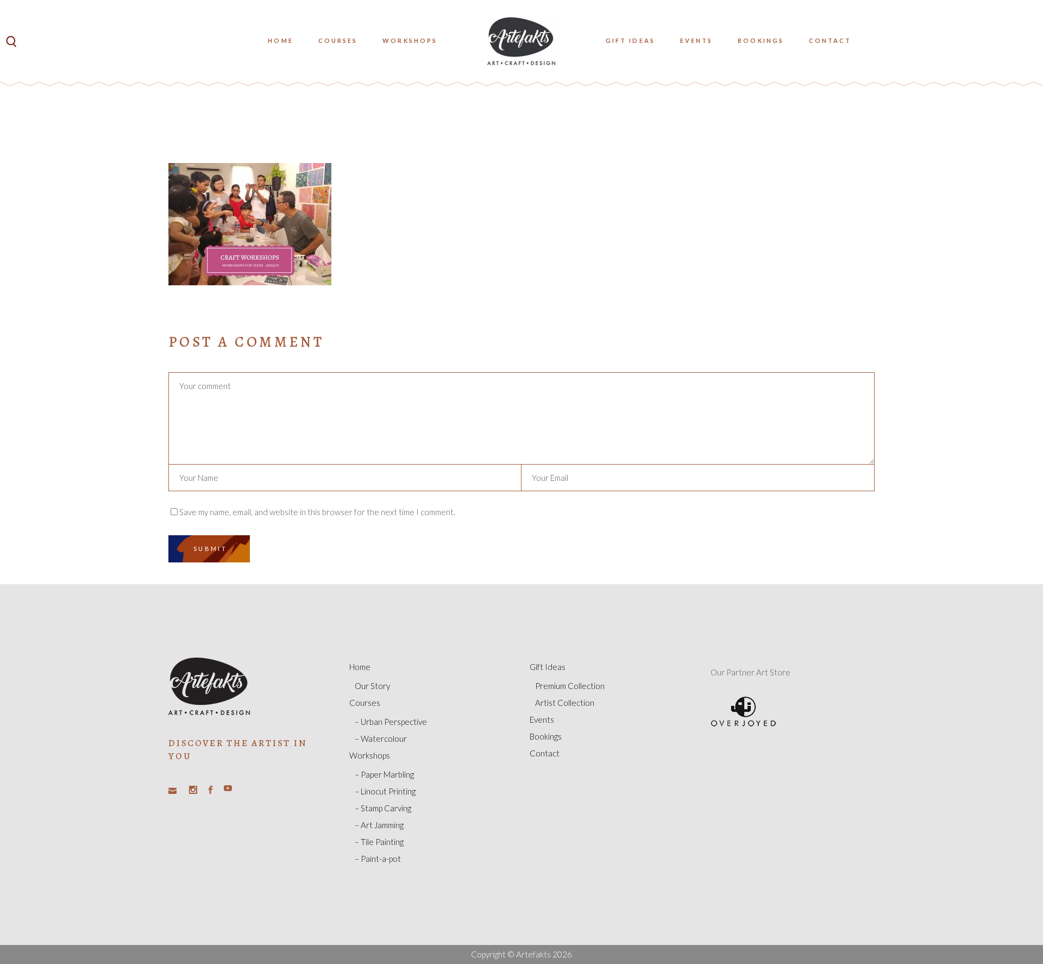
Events (542, 719)
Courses (364, 703)
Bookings (546, 736)
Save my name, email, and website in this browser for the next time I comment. (317, 512)
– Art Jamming (379, 825)
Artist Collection (564, 703)
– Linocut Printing (385, 791)
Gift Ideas (548, 667)
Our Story (372, 686)
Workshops (369, 755)
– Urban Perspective (391, 722)
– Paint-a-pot (378, 858)
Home (359, 667)
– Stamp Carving (383, 808)
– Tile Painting (379, 842)
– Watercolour (381, 738)
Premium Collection (570, 686)
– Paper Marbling (384, 774)
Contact (545, 753)
